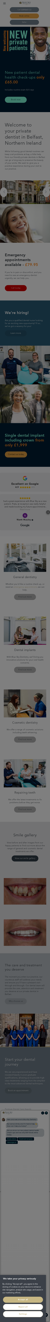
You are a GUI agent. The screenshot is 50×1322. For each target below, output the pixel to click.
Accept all (23, 1300)
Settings (23, 1314)
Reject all (23, 1307)
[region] (23, 1298)
